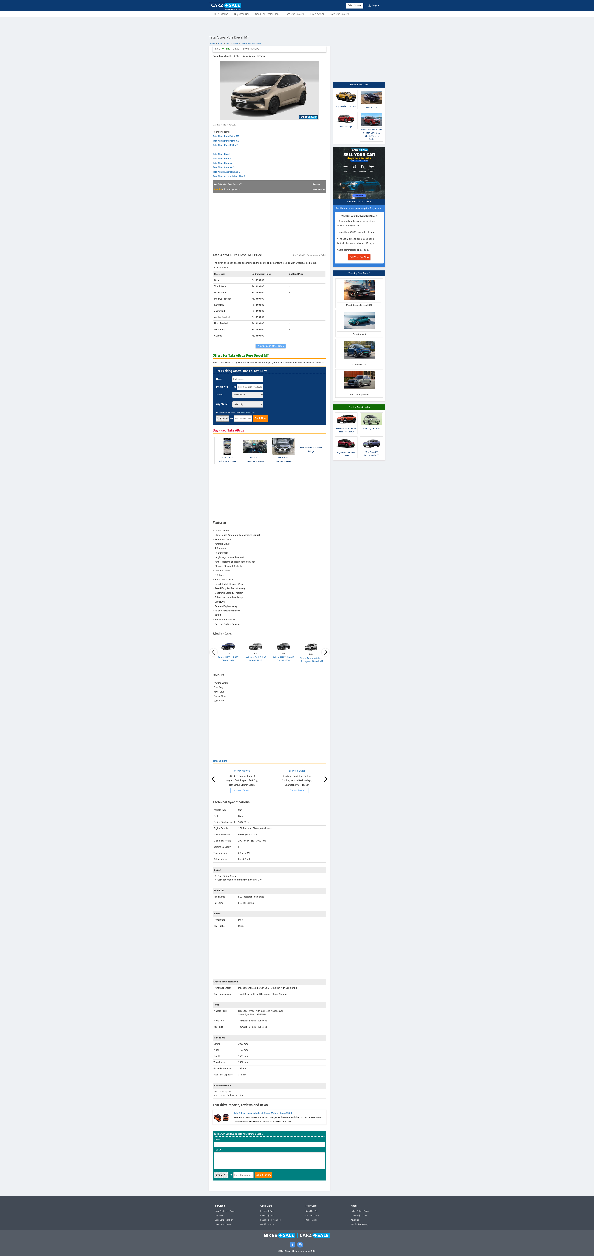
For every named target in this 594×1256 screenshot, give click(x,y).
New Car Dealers (339, 14)
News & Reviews (250, 48)
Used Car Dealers (294, 14)
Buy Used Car (241, 14)
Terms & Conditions (247, 412)
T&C (352, 1224)
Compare (316, 184)
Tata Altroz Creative (222, 163)
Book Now (260, 418)
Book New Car (312, 1211)
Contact (364, 1215)
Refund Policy (363, 1211)
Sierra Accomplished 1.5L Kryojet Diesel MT (311, 660)
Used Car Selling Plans (224, 1211)
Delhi (262, 1224)
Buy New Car (317, 14)
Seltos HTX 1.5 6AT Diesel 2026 (228, 659)
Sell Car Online (220, 14)
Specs (236, 48)
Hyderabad (276, 1220)
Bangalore (264, 1220)
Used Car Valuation (223, 1224)
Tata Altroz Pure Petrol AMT (227, 140)
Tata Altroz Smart (221, 154)
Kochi (271, 1215)
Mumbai (263, 1211)
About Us (355, 1215)
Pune (271, 1211)
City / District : (223, 404)
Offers (226, 48)
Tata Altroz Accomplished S (226, 172)
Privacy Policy (362, 1224)
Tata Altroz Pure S (222, 158)
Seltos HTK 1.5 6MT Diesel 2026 (283, 659)
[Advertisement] (297, 26)
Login (374, 5)
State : (219, 394)
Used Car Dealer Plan (267, 14)
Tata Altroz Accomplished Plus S (229, 176)
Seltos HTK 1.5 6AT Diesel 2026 (255, 659)
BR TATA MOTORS (241, 771)
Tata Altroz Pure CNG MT (225, 145)
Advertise (355, 1220)
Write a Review (318, 189)
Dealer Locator (312, 1220)
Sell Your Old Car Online (359, 201)
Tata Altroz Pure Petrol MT (226, 136)
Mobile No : (222, 386)
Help (353, 1211)
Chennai (263, 1215)
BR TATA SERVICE (297, 771)
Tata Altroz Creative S (224, 167)
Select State (354, 5)
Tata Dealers (220, 761)
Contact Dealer (241, 790)
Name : (219, 379)
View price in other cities (270, 346)
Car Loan (219, 1215)
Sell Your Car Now (359, 257)
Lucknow (271, 1224)
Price (217, 48)
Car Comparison (312, 1215)
